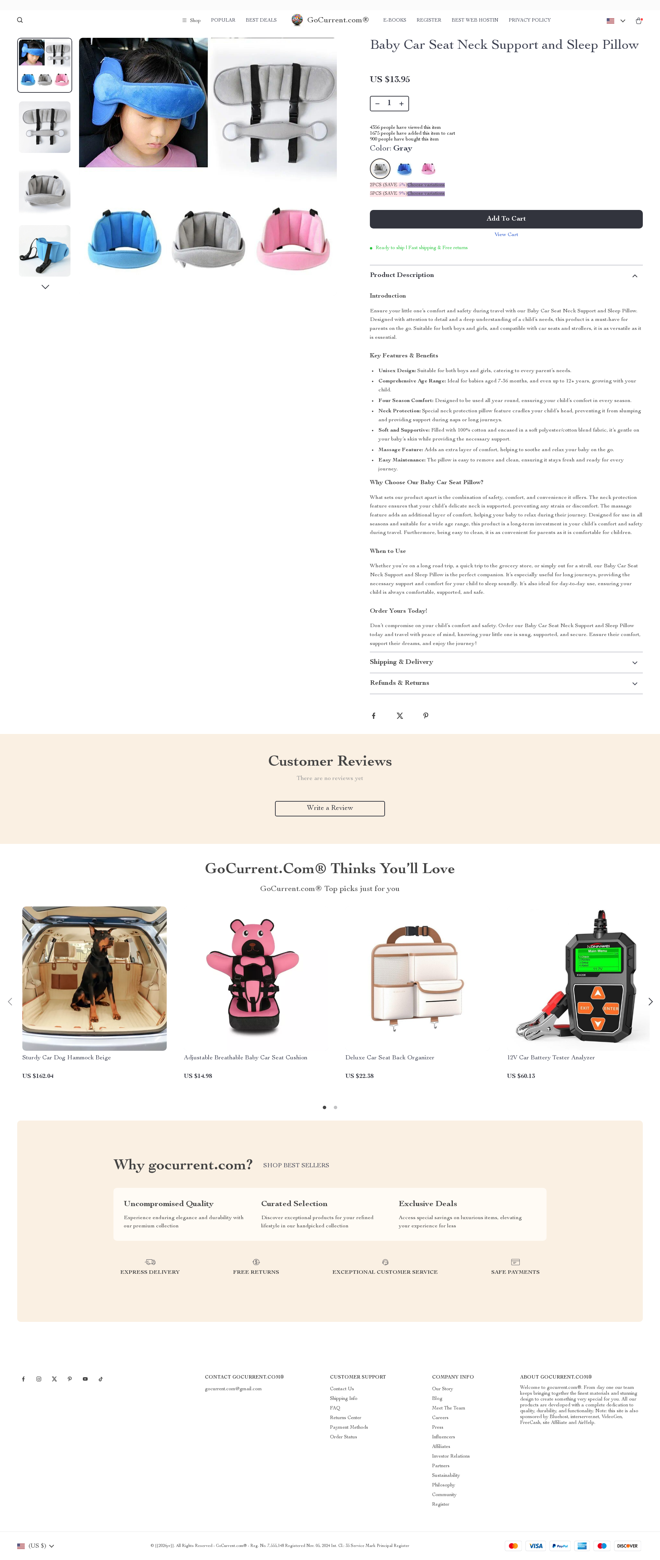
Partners (441, 1466)
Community (444, 1495)
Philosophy (443, 1485)
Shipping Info (344, 1398)
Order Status (343, 1437)
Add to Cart (506, 219)
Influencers (443, 1437)
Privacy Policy (530, 20)
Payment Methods (349, 1427)
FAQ (335, 1408)
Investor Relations (451, 1456)
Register (429, 20)
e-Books (394, 20)
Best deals (261, 20)
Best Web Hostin (475, 20)
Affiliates (441, 1447)
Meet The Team (448, 1408)
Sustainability (446, 1475)
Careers (440, 1418)
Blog (437, 1398)
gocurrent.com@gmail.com (233, 1389)
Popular (223, 20)
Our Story (442, 1389)
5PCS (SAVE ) (388, 193)
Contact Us (342, 1389)
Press (437, 1427)
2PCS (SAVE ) (388, 185)
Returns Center (345, 1418)
